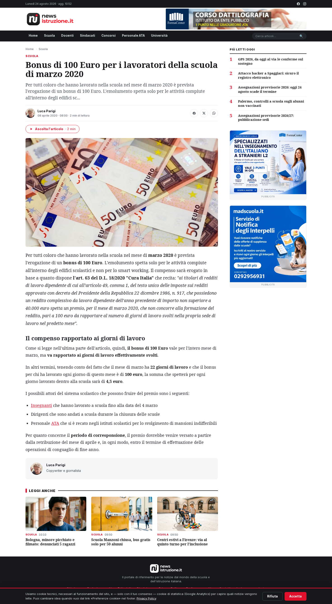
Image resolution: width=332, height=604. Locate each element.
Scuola (49, 35)
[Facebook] (298, 4)
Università (159, 35)
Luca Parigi (46, 111)
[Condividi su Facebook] (194, 113)
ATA (55, 423)
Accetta (295, 596)
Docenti (67, 35)
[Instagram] (304, 4)
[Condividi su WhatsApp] (214, 113)
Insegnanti (41, 405)
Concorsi (108, 35)
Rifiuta (272, 596)
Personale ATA (133, 35)
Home (33, 35)
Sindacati (87, 35)
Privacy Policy (146, 598)
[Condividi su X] (204, 113)
